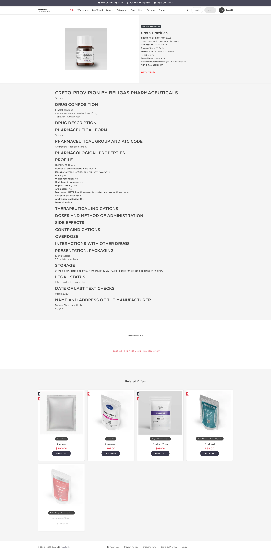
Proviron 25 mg (160, 444)
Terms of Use (113, 547)
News (140, 10)
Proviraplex (110, 444)
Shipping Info (149, 547)
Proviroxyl (210, 444)
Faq (133, 10)
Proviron (61, 444)
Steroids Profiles (169, 547)
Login (197, 10)
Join (210, 10)
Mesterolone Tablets (61, 518)
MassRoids (65, 547)
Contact (162, 10)
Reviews (151, 10)
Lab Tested (97, 10)
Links (184, 547)
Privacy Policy (131, 547)
